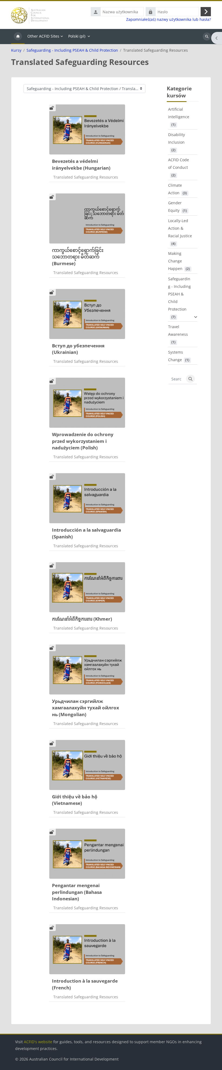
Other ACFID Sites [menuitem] (43, 36)
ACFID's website (38, 1041)
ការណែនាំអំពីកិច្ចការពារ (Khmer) (82, 619)
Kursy (16, 50)
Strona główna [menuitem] (18, 36)
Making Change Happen (175, 261)
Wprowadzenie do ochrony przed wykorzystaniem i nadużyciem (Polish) (82, 441)
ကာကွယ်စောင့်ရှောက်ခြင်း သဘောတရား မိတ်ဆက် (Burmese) (77, 256)
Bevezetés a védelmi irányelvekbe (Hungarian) (81, 164)
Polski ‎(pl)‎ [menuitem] (76, 36)
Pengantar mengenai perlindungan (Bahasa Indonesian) (77, 892)
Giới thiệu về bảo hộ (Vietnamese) (74, 800)
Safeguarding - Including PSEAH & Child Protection (72, 50)
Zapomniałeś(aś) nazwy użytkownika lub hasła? (168, 19)
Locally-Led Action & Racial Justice (180, 228)
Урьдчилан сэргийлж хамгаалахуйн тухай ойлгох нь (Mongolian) (85, 707)
